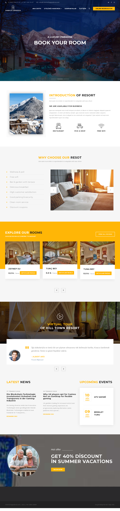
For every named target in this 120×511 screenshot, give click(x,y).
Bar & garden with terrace (22, 182)
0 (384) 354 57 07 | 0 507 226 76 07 (21, 2)
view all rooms (105, 234)
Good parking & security (21, 197)
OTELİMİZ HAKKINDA (52, 8)
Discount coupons (19, 207)
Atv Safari (100, 397)
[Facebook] (111, 2)
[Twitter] (108, 2)
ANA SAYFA (36, 8)
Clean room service (19, 202)
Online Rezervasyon (104, 8)
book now (58, 469)
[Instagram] (114, 2)
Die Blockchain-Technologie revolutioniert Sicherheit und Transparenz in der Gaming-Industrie (21, 397)
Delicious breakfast (19, 187)
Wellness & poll (17, 172)
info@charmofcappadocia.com (49, 2)
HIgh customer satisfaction (23, 192)
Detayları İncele (28, 273)
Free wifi (14, 177)
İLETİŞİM (82, 8)
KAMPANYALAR (70, 8)
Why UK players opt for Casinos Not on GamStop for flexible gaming (59, 396)
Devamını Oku (12, 416)
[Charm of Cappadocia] (13, 9)
